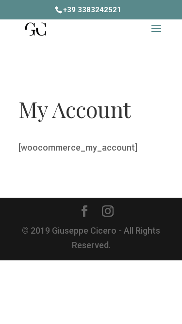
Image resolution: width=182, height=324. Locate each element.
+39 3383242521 (92, 9)
